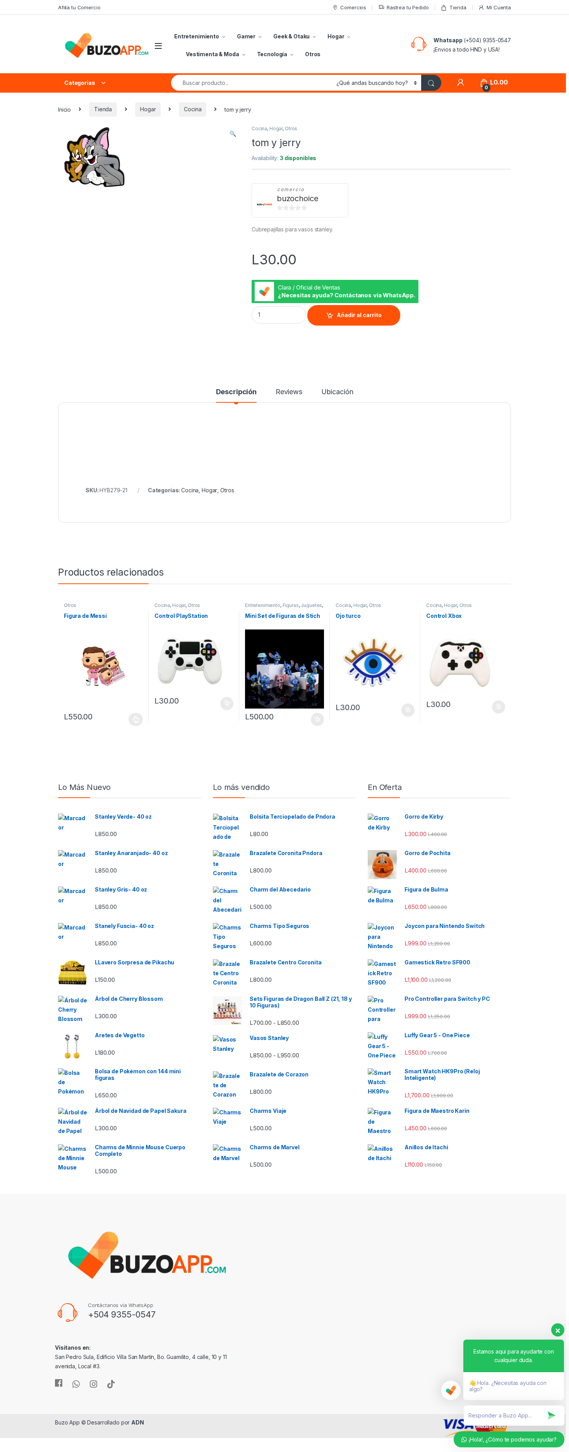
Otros (312, 54)
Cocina (192, 109)
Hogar (335, 36)
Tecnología (272, 54)
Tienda (457, 7)
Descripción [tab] (236, 392)
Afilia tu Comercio (79, 7)
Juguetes (311, 605)
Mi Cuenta (499, 7)
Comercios (353, 7)
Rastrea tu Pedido (408, 7)
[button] (233, 133)
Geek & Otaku (291, 36)
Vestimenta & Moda (212, 54)
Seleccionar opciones (128, 719)
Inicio (64, 109)
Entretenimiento (196, 36)
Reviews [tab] (289, 392)
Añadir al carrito (359, 315)
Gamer (246, 36)
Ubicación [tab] (337, 392)
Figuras (291, 605)
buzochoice (298, 198)
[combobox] (251, 83)
